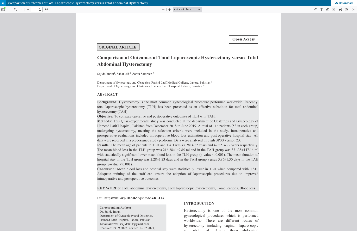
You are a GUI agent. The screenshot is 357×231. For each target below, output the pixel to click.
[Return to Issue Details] (3, 3)
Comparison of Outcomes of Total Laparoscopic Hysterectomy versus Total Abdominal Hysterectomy (78, 3)
